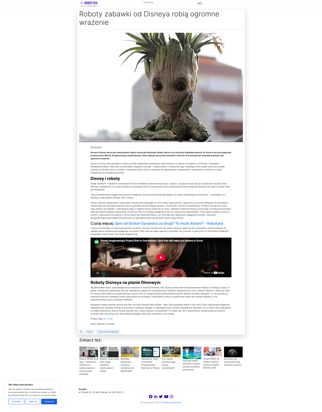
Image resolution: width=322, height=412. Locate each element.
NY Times (108, 319)
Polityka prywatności (172, 402)
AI (81, 331)
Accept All (49, 401)
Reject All (33, 401)
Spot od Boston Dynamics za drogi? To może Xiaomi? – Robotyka (169, 223)
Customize (16, 401)
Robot (90, 331)
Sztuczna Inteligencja (108, 331)
